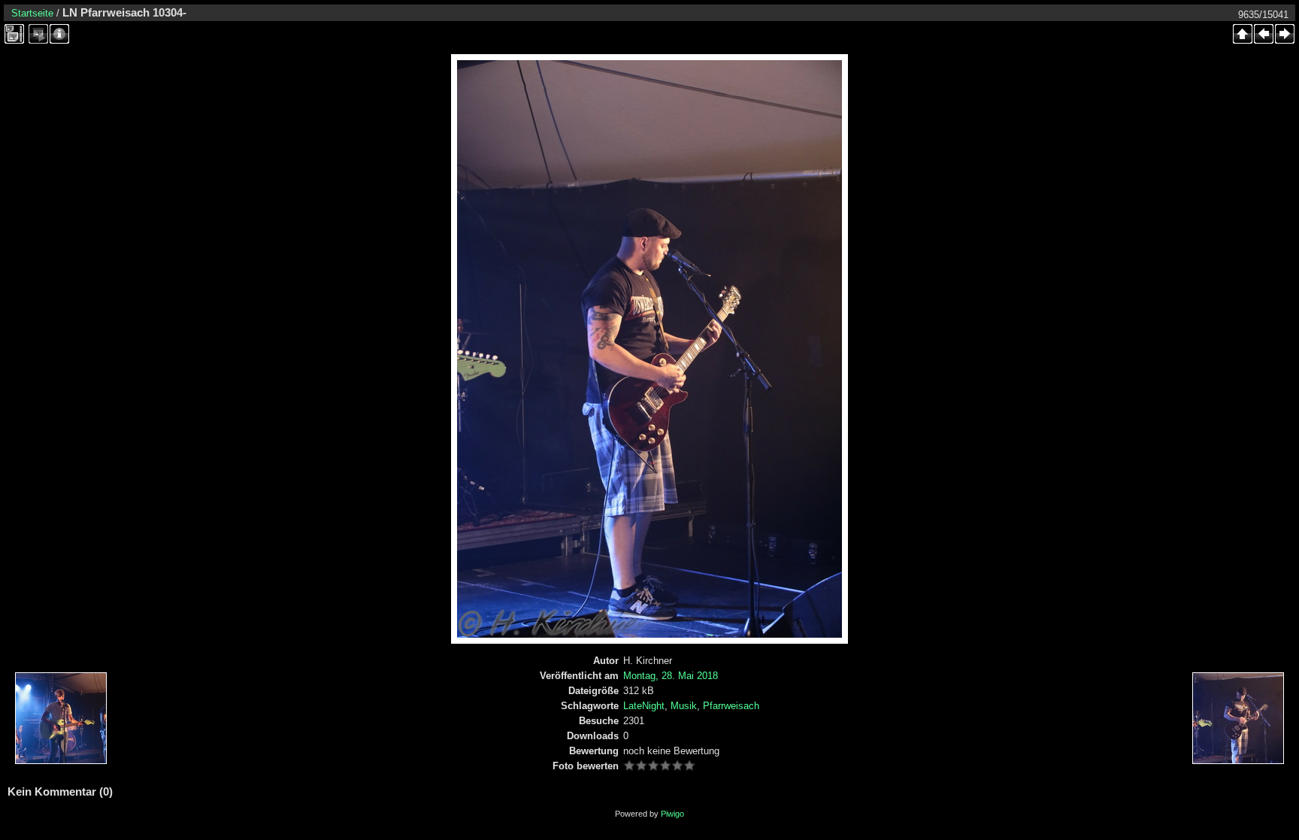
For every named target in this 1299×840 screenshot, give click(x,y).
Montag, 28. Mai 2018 (670, 675)
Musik (684, 705)
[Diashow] (38, 34)
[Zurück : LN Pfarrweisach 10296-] (1263, 34)
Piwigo (672, 813)
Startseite (32, 13)
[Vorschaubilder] (1242, 34)
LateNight (644, 705)
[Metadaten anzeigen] (59, 34)
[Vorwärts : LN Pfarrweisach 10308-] (1284, 34)
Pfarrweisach (731, 705)
